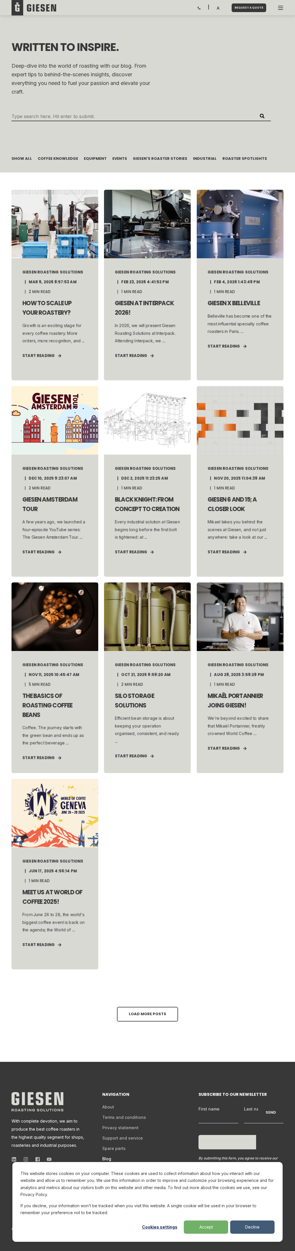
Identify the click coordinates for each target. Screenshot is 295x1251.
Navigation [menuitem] (115, 1094)
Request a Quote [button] (249, 7)
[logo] (37, 1101)
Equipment (95, 158)
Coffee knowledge (58, 158)
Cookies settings (159, 1227)
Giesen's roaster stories (160, 158)
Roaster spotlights (244, 158)
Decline (252, 1227)
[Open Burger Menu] (280, 8)
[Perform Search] (262, 116)
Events (119, 158)
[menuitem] (108, 1107)
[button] (147, 1014)
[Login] (218, 7)
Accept (206, 1227)
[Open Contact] (199, 7)
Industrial (205, 158)
